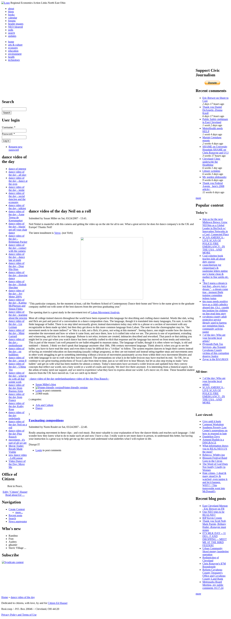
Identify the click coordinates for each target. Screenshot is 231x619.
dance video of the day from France (16, 397)
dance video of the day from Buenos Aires (16, 388)
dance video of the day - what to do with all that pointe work (18, 377)
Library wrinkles (211, 171)
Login (39, 390)
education (13, 50)
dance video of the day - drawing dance (18, 275)
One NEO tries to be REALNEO (213, 513)
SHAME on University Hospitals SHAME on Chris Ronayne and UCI (215, 149)
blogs (11, 11)
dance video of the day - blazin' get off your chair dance (18, 228)
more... (19, 512)
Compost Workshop (213, 424)
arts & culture (15, 44)
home (11, 41)
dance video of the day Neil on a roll (18, 424)
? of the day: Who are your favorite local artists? (213, 337)
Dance (39, 408)
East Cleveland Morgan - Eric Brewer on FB (215, 507)
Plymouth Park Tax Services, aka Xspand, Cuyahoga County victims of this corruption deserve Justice (215, 350)
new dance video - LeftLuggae (18, 456)
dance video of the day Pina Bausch (16, 433)
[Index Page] (5, 2)
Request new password (15, 148)
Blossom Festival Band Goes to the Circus (214, 459)
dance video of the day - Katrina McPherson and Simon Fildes (18, 304)
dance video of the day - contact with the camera (17, 247)
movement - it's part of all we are (18, 441)
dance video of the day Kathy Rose (16, 406)
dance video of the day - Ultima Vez (17, 366)
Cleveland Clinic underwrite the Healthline (211, 161)
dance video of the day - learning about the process (18, 314)
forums (12, 20)
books (11, 14)
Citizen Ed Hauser (57, 603)
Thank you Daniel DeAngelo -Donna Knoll (212, 110)
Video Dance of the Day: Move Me (17, 464)
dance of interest (17, 168)
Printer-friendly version (75, 387)
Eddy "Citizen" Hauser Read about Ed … (15, 493)
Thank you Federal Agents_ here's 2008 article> (213, 186)
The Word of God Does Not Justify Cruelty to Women (215, 467)
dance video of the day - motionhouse (16, 342)
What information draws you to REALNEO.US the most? (215, 448)
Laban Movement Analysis (105, 312)
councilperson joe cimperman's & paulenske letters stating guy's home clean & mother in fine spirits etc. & (215, 272)
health (11, 56)
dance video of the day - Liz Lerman (16, 324)
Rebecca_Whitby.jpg (213, 454)
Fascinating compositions (46, 420)
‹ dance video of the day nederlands (48, 378)
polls (10, 29)
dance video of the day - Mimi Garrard (16, 333)
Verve (57, 232)
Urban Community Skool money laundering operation (215, 551)
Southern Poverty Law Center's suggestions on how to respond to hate (214, 430)
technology (14, 60)
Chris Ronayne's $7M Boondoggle (214, 565)
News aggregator (18, 521)
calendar (12, 17)
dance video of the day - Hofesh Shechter (17, 284)
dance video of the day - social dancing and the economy (17, 198)
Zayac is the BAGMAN (215, 359)
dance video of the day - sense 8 (17, 359)
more (198, 198)
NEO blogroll (15, 26)
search (11, 32)
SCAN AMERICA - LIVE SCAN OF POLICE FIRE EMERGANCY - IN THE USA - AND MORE (213, 245)
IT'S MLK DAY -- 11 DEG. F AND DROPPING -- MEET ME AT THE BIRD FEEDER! (214, 539)
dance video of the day (23, 597)
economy (13, 47)
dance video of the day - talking (17, 207)
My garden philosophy (214, 177)
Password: (8, 133)
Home (4, 597)
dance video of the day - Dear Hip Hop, (16, 266)
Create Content (17, 509)
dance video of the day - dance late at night (17, 257)
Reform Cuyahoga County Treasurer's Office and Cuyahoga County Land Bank (213, 574)
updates (12, 36)
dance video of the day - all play (17, 173)
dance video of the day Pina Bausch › (89, 378)
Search (12, 518)
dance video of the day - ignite (17, 189)
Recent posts (15, 515)
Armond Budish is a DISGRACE (213, 441)
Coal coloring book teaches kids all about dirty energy (213, 258)
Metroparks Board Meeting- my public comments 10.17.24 (212, 584)
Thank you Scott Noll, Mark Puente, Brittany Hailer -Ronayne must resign (214, 526)
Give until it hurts (211, 421)
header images (15, 23)
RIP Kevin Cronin (212, 517)
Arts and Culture (44, 405)
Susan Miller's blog (46, 384)
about (11, 8)
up (68, 378)
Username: (8, 127)
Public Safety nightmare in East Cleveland (215, 121)
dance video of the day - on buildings (16, 351)
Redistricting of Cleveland (210, 559)
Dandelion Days (211, 436)
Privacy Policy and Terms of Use (19, 614)
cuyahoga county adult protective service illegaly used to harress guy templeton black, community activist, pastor (214, 324)
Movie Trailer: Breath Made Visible (16, 448)
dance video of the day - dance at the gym (18, 180)
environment (14, 53)
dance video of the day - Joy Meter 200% (16, 293)
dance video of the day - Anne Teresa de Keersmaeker (16, 216)
